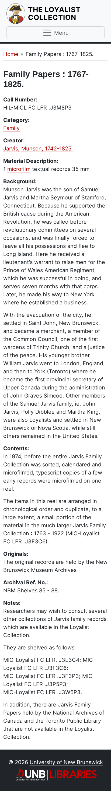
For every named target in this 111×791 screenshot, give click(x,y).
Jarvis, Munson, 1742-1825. (38, 148)
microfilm (18, 169)
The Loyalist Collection (66, 13)
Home (10, 54)
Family (11, 128)
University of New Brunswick (66, 762)
